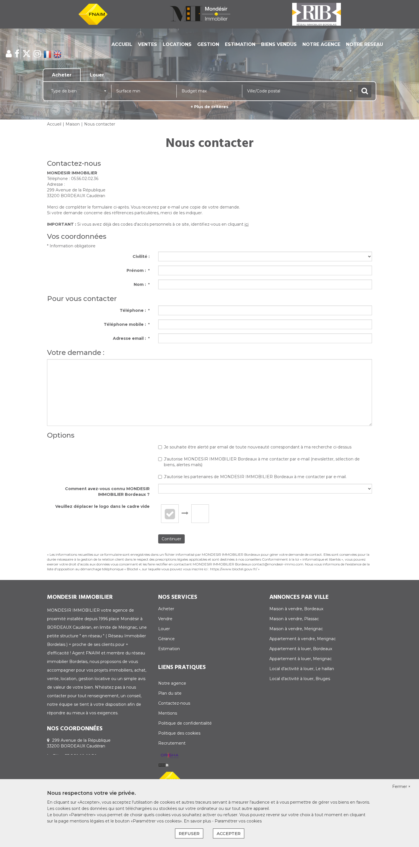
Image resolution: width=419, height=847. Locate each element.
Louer (164, 628)
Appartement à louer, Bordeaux (300, 648)
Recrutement (172, 743)
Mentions (167, 713)
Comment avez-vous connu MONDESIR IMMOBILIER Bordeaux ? (107, 491)
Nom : (142, 284)
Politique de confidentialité (185, 723)
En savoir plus (198, 821)
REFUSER (189, 833)
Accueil (121, 44)
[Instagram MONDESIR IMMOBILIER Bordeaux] (37, 53)
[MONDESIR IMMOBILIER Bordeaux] (200, 14)
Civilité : (141, 256)
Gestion (208, 44)
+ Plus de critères (209, 106)
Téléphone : (135, 310)
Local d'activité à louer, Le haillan (301, 668)
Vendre (165, 618)
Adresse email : (131, 338)
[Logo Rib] (316, 14)
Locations (177, 44)
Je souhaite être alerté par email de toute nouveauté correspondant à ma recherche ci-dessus (257, 447)
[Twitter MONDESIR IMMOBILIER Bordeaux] (26, 53)
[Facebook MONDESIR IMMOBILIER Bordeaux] (17, 53)
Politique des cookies (179, 733)
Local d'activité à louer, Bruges (299, 678)
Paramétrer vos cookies (238, 821)
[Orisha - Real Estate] (169, 755)
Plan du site (170, 693)
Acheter (166, 608)
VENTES (147, 44)
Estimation (169, 648)
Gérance (166, 638)
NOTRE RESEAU (364, 44)
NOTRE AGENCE (321, 44)
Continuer (171, 538)
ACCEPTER (229, 833)
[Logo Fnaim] (93, 14)
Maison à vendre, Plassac (294, 618)
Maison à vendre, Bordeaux (296, 608)
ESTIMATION (240, 44)
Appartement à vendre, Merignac (302, 638)
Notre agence (172, 683)
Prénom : (138, 270)
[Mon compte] (9, 53)
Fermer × (401, 786)
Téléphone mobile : (127, 324)
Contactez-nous (174, 703)
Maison (73, 124)
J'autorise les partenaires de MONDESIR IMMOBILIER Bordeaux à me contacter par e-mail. (255, 476)
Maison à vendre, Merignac (296, 628)
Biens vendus (279, 44)
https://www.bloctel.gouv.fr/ (233, 569)
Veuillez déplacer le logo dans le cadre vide (102, 506)
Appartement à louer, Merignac (300, 658)
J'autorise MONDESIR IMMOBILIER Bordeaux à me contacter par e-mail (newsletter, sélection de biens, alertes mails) (262, 461)
